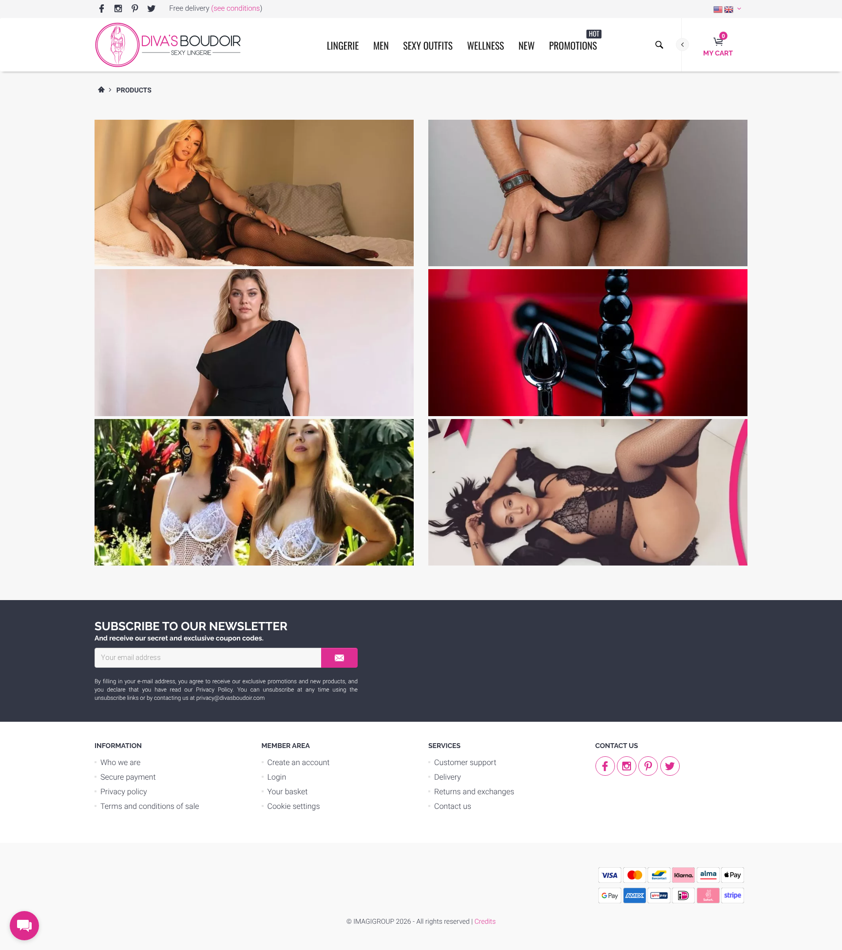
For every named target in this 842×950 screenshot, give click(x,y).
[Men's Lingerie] (587, 137)
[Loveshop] (587, 286)
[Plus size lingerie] (254, 137)
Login (277, 777)
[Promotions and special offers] (587, 436)
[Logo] (168, 45)
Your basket (288, 791)
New (526, 45)
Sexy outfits (428, 45)
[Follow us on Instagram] (118, 9)
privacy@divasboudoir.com (230, 697)
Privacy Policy (214, 689)
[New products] (254, 436)
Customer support (465, 762)
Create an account (299, 762)
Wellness (485, 45)
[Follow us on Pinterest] (135, 9)
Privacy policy (123, 791)
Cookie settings (294, 806)
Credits (485, 922)
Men (381, 45)
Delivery (447, 777)
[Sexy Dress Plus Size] (254, 286)
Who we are (120, 762)
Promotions (574, 41)
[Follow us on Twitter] (151, 9)
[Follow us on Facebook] (102, 9)
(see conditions (235, 8)
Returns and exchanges (474, 791)
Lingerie (343, 45)
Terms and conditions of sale (149, 806)
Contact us (452, 806)
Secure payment (128, 777)
